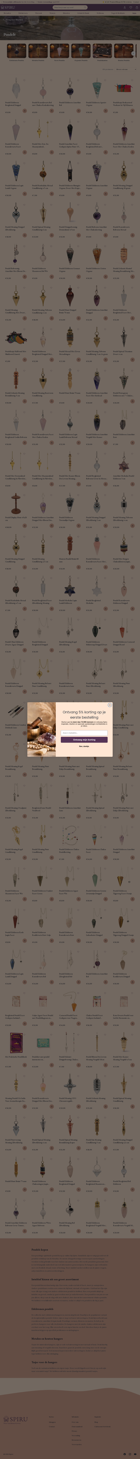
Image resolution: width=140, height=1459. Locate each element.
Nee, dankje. (84, 746)
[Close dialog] (110, 705)
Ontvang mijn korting (84, 740)
